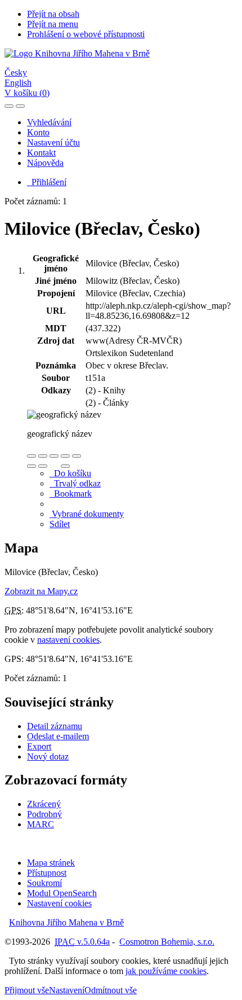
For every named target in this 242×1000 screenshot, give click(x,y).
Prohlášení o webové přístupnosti (86, 34)
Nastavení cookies (59, 903)
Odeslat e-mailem (58, 736)
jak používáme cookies (166, 971)
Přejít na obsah (53, 14)
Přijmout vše (27, 990)
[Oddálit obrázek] (42, 456)
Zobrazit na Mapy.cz (41, 591)
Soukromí (44, 883)
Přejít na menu (52, 24)
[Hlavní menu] (20, 106)
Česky (16, 72)
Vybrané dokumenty (87, 514)
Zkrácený (44, 804)
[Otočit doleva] (31, 466)
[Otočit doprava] (42, 466)
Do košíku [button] (70, 473)
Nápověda (45, 163)
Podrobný (44, 814)
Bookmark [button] (71, 493)
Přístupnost (46, 873)
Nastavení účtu (53, 142)
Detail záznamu (54, 726)
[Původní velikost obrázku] (54, 456)
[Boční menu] (9, 106)
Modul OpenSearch (62, 893)
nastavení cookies (68, 639)
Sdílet (60, 524)
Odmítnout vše (110, 990)
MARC (40, 824)
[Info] (76, 456)
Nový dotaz (48, 756)
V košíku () (27, 93)
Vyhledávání (49, 122)
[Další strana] (65, 466)
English (18, 82)
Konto (38, 132)
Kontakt (41, 152)
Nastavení (66, 990)
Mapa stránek (51, 862)
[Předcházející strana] (54, 466)
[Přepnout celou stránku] (65, 456)
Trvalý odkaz (75, 483)
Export (39, 746)
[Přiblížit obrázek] (31, 456)
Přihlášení (46, 182)
